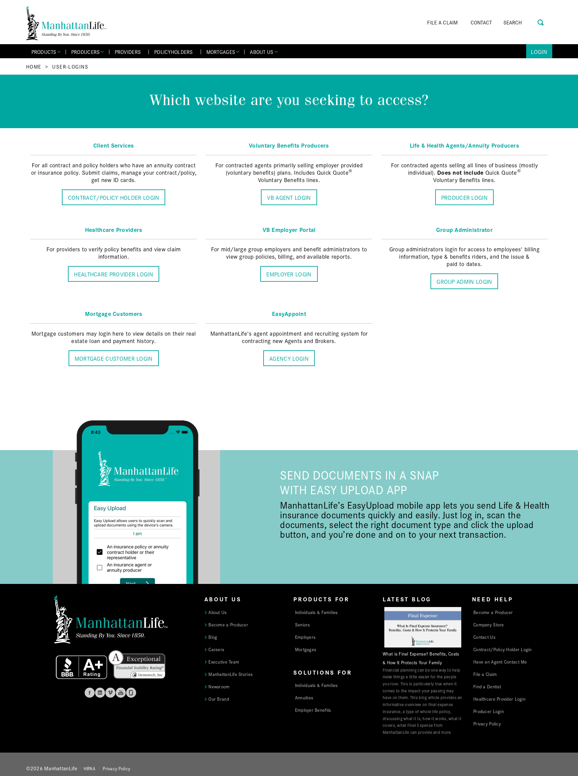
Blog (212, 636)
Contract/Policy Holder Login (114, 197)
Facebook (90, 693)
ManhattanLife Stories (230, 674)
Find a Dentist (487, 686)
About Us (217, 612)
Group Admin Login (464, 281)
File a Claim (485, 674)
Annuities (304, 697)
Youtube (121, 693)
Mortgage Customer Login (114, 358)
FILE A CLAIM (442, 22)
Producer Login (464, 197)
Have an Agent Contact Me (500, 661)
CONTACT (481, 22)
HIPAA (89, 768)
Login (539, 51)
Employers (305, 636)
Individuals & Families (316, 612)
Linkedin (100, 693)
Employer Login (288, 273)
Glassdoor (131, 693)
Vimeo (110, 693)
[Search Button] (541, 21)
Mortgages (305, 649)
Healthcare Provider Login (113, 273)
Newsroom (218, 686)
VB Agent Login (289, 197)
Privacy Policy (487, 723)
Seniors (302, 624)
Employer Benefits (313, 709)
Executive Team (223, 661)
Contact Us (484, 636)
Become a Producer (228, 624)
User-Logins (70, 66)
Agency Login (289, 358)
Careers (216, 649)
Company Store (488, 624)
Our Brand (218, 698)
